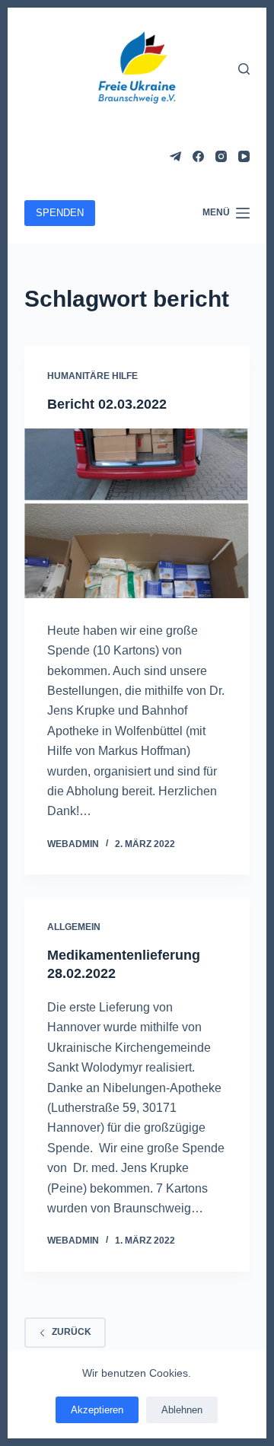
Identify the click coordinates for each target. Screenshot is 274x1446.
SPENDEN (60, 212)
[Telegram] (175, 156)
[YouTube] (244, 156)
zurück (71, 1332)
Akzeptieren (97, 1410)
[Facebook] (198, 156)
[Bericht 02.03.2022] (137, 513)
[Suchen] (244, 69)
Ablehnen (181, 1410)
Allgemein (73, 927)
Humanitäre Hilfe (92, 376)
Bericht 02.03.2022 (107, 404)
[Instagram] (221, 156)
